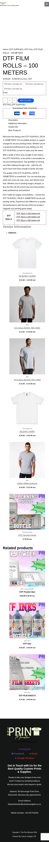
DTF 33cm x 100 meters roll (28, 214)
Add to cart (25, 100)
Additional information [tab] (17, 123)
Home (5, 49)
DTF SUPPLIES (16, 49)
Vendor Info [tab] (13, 127)
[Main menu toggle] (46, 4)
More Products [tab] (14, 130)
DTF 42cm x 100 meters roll (28, 217)
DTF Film (29, 49)
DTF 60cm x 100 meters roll (28, 220)
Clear (5, 93)
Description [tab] (13, 120)
